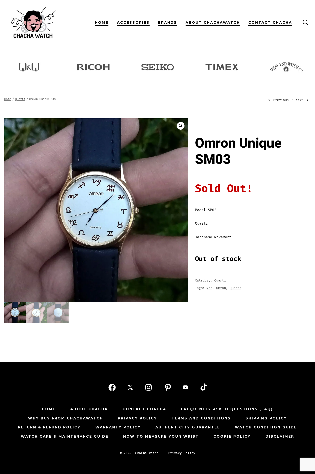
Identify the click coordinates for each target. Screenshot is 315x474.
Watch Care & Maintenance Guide (64, 436)
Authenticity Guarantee (187, 427)
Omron (221, 288)
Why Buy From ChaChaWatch (65, 418)
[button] (180, 126)
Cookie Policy (232, 436)
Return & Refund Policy (49, 427)
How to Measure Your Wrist (161, 436)
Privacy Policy (137, 418)
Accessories (133, 23)
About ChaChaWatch (213, 23)
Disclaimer (280, 436)
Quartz (20, 99)
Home (101, 23)
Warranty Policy (118, 427)
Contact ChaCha (270, 23)
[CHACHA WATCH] (62, 22)
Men (209, 288)
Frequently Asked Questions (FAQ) (227, 409)
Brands (167, 23)
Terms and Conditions (201, 418)
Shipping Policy (266, 418)
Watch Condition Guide (266, 427)
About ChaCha (89, 409)
